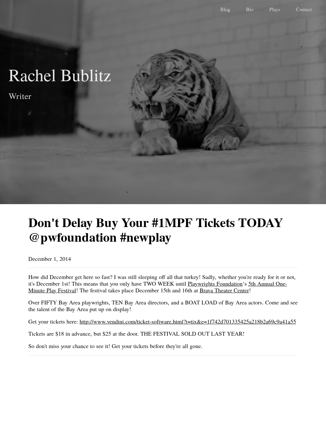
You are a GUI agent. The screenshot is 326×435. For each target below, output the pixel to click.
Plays (274, 9)
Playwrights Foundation (215, 283)
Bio (249, 9)
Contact (304, 9)
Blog (225, 9)
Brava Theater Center (224, 290)
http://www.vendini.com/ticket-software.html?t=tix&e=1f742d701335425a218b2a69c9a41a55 (188, 321)
